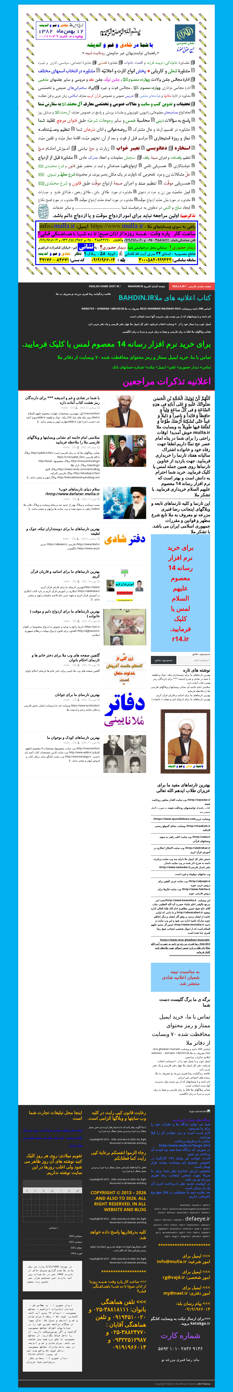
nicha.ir (174, 1225)
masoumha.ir (193, 1225)
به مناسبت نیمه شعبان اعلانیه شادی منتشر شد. (181, 977)
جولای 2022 (76, 1247)
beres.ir (161, 1212)
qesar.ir (198, 1228)
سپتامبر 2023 (75, 1241)
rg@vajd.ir (174, 1277)
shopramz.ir (176, 1228)
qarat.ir (206, 1228)
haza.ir (158, 1220)
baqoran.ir (195, 1212)
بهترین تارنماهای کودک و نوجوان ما (73, 737)
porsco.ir (158, 1225)
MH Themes (204, 1383)
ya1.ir (158, 1232)
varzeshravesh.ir (170, 1232)
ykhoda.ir (196, 1236)
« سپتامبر (53, 1227)
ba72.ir (158, 1209)
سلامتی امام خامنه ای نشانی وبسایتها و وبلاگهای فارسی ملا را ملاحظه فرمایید (63, 440)
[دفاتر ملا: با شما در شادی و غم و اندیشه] (116, 280)
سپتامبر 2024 (75, 1236)
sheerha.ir (188, 1228)
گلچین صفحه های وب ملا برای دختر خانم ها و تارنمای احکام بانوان (66, 657)
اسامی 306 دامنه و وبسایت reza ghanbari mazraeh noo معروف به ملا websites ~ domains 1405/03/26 (146, 308)
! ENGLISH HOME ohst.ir (105, 286)
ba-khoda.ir (185, 1205)
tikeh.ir (196, 1232)
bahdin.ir (206, 1212)
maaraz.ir (205, 1225)
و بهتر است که (182, 483)
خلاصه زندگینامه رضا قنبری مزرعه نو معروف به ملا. (83, 294)
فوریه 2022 (76, 1253)
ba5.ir (165, 1209)
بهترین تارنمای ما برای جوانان (77, 694)
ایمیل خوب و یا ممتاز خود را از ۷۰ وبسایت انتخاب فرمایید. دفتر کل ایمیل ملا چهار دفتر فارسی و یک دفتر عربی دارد (149, 324)
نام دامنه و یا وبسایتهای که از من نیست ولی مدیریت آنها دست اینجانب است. (170, 316)
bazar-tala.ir (182, 1212)
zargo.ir (175, 1236)
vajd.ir (182, 1232)
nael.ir (182, 1225)
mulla (65, 407)
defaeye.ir (197, 1218)
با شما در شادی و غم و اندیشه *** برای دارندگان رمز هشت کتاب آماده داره (62, 400)
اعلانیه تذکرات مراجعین (197, 1057)
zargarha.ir (186, 1236)
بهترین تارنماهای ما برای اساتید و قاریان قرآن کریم (65, 574)
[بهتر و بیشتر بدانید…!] (48, 421)
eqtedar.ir (179, 1220)
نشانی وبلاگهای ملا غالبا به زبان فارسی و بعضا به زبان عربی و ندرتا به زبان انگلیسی (166, 331)
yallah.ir (206, 1236)
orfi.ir (166, 1225)
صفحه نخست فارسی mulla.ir (192, 286)
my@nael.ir (175, 1293)
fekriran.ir (167, 1220)
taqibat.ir (206, 1232)
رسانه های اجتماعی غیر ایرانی (194, 1077)
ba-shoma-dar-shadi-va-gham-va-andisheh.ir (189, 1209)
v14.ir (189, 1232)
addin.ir (206, 1205)
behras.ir (171, 1212)
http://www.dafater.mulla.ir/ (72, 493)
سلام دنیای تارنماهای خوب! (79, 489)
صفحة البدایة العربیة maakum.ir (146, 286)
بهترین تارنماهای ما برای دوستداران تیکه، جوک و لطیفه (63, 531)
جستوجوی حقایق (201, 654)
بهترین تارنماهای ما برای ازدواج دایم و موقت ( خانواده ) (65, 613)
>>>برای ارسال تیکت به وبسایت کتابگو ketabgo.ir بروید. (180, 1321)
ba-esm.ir (196, 1205)
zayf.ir (167, 1236)
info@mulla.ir (172, 1261)
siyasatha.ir (163, 1228)
